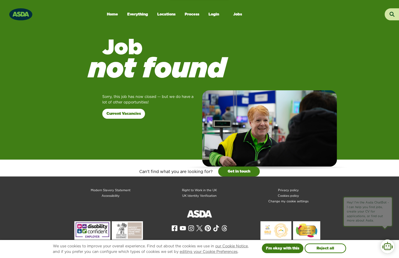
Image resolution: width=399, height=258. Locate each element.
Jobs (237, 14)
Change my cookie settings (288, 201)
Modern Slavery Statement (110, 190)
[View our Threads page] (224, 228)
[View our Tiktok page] (216, 228)
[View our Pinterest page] (208, 228)
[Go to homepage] (20, 13)
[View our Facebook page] (174, 228)
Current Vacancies (123, 113)
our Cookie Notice (231, 246)
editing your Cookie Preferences (209, 251)
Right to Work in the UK (199, 190)
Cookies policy (288, 195)
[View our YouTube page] (183, 228)
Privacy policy (288, 190)
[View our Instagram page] (191, 228)
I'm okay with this (282, 248)
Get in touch (239, 171)
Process (192, 14)
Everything (137, 14)
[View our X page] (199, 228)
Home (112, 14)
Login (214, 14)
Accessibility (111, 195)
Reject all (325, 248)
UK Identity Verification (199, 195)
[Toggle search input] (392, 14)
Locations (166, 14)
